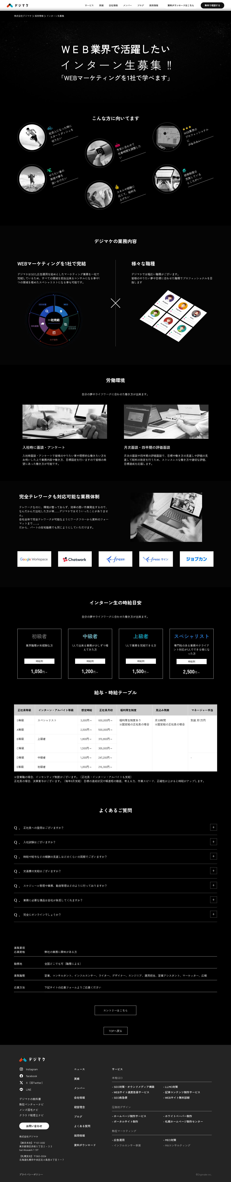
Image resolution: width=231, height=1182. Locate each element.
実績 (101, 5)
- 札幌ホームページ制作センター (183, 1121)
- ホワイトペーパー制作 (177, 1116)
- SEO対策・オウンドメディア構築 (133, 1087)
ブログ (140, 5)
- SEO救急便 (119, 1097)
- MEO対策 (169, 1140)
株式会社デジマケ (23, 15)
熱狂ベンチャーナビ (31, 1104)
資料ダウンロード (85, 1145)
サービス (89, 5)
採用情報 (153, 5)
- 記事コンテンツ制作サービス (181, 1092)
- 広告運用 (118, 1140)
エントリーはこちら (115, 1010)
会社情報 (113, 5)
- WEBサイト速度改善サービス (130, 1092)
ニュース (79, 1069)
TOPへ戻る (115, 1031)
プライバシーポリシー (31, 1174)
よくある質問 (82, 1126)
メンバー (127, 5)
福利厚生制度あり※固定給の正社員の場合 (134, 722)
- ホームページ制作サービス (129, 1116)
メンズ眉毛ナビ (28, 1110)
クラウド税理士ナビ (31, 1115)
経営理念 (79, 1107)
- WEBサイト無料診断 (176, 1097)
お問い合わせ (34, 1126)
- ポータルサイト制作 (125, 1121)
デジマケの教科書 (30, 1099)
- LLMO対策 (170, 1087)
